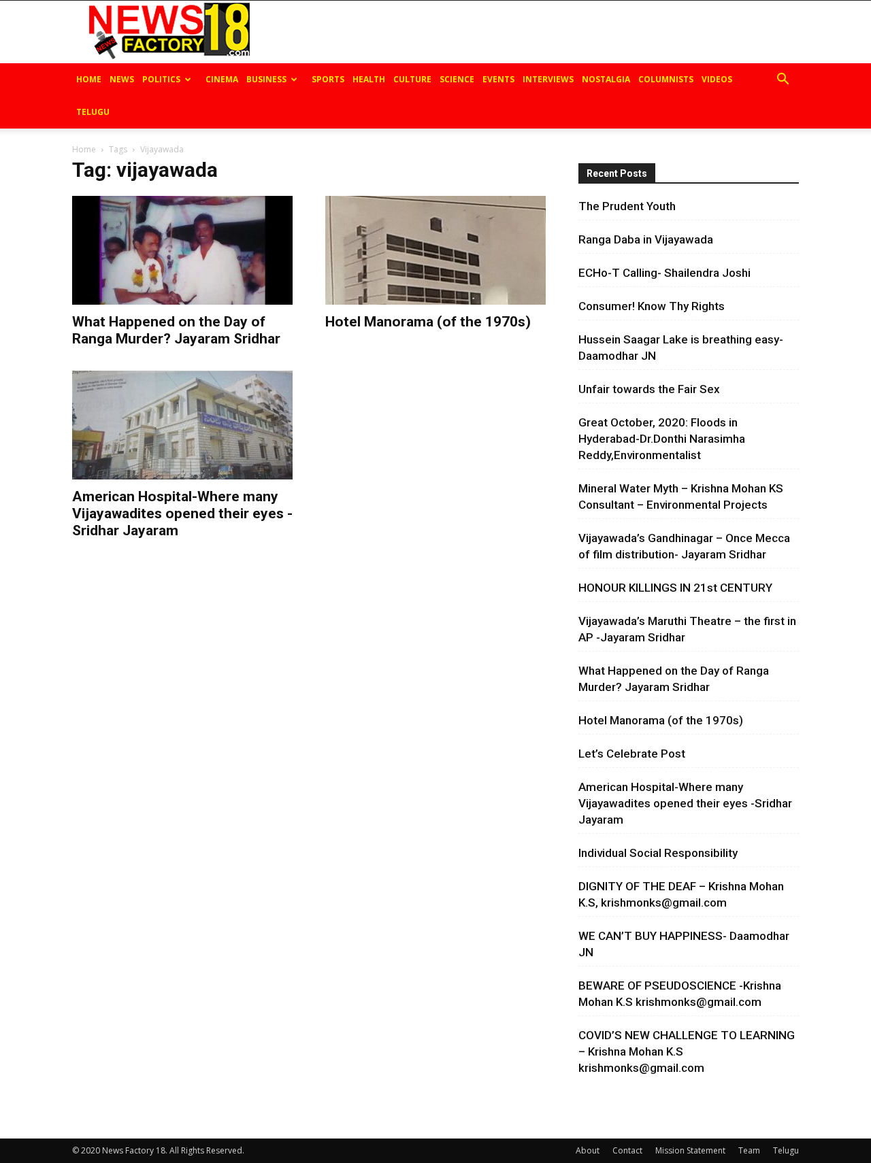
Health (368, 79)
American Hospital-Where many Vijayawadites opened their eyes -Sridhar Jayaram (182, 513)
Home (88, 79)
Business (266, 79)
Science (457, 79)
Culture (412, 79)
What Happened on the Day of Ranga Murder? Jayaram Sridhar (176, 330)
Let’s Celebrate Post (631, 753)
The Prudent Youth (627, 206)
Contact (627, 1150)
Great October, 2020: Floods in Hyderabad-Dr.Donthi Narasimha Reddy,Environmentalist (661, 439)
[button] (782, 80)
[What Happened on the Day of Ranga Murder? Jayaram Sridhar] (182, 250)
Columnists (665, 79)
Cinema (222, 79)
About (587, 1150)
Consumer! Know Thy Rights (651, 306)
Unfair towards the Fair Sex (649, 389)
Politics (161, 79)
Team (749, 1150)
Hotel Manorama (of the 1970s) (428, 322)
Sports (328, 79)
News (122, 79)
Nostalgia (606, 79)
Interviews (548, 79)
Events (498, 79)
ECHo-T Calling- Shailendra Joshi (664, 273)
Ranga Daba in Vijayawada (645, 239)
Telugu (93, 112)
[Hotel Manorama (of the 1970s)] (435, 250)
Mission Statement (690, 1150)
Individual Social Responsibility (658, 853)
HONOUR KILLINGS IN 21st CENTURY (675, 587)
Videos (717, 79)
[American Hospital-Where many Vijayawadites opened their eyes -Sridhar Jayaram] (182, 425)
